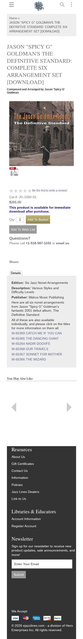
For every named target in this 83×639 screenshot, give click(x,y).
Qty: (12, 219)
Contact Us (20, 471)
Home (13, 18)
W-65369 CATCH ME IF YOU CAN (37, 333)
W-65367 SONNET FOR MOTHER (37, 354)
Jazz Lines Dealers (25, 492)
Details (16, 273)
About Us (18, 457)
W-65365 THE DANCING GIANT (35, 338)
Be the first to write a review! (49, 190)
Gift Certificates (23, 464)
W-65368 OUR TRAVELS (30, 349)
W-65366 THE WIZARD (29, 359)
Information (20, 477)
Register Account (24, 526)
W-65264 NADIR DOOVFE (31, 343)
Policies (17, 485)
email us (62, 243)
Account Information (26, 519)
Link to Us (19, 499)
